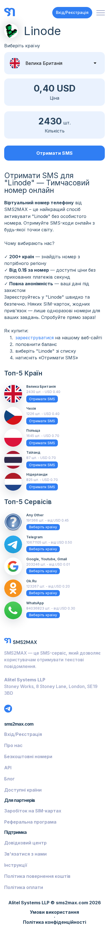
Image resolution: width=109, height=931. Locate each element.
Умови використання (54, 912)
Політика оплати (23, 887)
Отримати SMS (54, 153)
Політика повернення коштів (37, 876)
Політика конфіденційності (54, 922)
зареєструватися (34, 337)
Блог (9, 779)
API (7, 767)
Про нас (13, 745)
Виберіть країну (43, 527)
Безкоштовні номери (28, 756)
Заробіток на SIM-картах (32, 811)
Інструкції (15, 865)
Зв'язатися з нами (25, 854)
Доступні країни (23, 790)
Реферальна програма (30, 822)
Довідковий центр (25, 843)
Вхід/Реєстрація (72, 12)
